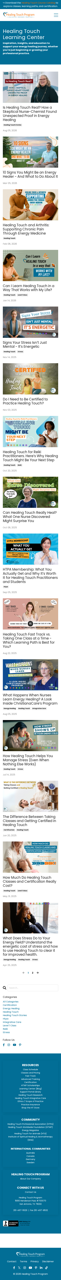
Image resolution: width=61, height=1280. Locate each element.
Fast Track (30, 1075)
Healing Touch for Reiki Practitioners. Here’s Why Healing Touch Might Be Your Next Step (30, 456)
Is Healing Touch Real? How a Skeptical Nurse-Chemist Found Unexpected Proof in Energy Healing (30, 114)
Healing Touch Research (31, 1095)
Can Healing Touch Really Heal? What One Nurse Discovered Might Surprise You (30, 517)
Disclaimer (48, 1261)
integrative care (39, 708)
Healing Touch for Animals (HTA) (30, 1133)
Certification (30, 1082)
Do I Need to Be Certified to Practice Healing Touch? (25, 401)
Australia (30, 1152)
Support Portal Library (30, 1091)
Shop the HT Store (30, 1107)
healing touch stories (12, 125)
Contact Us (30, 1192)
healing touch (9, 238)
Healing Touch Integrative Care (30, 1098)
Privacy (34, 1261)
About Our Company (30, 1178)
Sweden (30, 1162)
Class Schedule (30, 1069)
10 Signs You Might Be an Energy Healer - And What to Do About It (30, 174)
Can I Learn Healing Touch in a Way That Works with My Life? (28, 288)
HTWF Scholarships (30, 1085)
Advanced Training (30, 1079)
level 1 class (22, 295)
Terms (23, 1261)
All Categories (10, 1001)
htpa (6, 587)
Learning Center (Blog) (30, 1088)
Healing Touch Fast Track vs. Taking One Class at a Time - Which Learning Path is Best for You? (29, 640)
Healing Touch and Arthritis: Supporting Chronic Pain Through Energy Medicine (26, 229)
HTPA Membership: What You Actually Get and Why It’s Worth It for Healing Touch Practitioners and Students (30, 575)
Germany (30, 1159)
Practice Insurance (30, 1104)
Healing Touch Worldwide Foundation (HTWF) (30, 1127)
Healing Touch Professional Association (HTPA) (31, 1124)
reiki (20, 465)
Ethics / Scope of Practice (30, 1101)
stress (20, 352)
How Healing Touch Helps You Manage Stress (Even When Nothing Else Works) (28, 760)
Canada (30, 1156)
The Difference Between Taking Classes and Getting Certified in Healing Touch (29, 821)
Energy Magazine (30, 1130)
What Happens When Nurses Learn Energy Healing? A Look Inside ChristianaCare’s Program (30, 699)
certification (9, 830)
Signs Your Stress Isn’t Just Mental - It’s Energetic (25, 345)
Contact (11, 1261)
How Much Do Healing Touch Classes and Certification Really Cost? (29, 882)
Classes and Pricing (30, 1072)
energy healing (10, 708)
